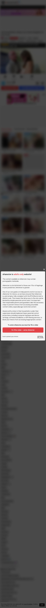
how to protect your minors (10, 336)
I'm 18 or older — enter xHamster (23, 330)
